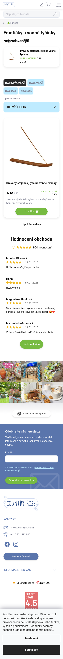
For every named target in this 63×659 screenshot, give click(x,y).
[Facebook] (7, 544)
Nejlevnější (36, 83)
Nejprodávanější (15, 83)
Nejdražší (10, 91)
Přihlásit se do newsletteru (21, 480)
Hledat (55, 14)
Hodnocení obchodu (31, 239)
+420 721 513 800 (20, 534)
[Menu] (58, 4)
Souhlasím (31, 649)
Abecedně (26, 91)
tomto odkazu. (45, 630)
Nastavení (31, 638)
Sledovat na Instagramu (34, 413)
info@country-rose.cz (22, 527)
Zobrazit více (32, 344)
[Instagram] (15, 544)
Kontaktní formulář (21, 556)
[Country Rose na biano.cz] (31, 601)
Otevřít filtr (16, 107)
